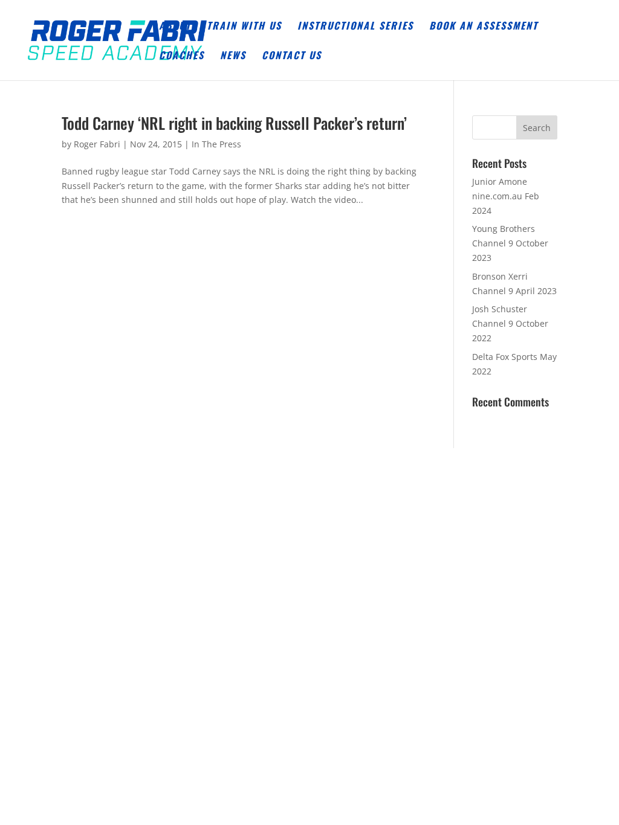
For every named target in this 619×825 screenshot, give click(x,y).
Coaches (181, 56)
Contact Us (292, 56)
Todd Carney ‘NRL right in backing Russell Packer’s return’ (234, 123)
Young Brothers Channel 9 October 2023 (510, 243)
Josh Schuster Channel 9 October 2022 (510, 323)
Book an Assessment (483, 27)
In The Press (216, 144)
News (233, 56)
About (175, 27)
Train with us (244, 27)
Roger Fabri (97, 144)
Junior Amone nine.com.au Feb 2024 (505, 196)
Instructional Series (355, 27)
